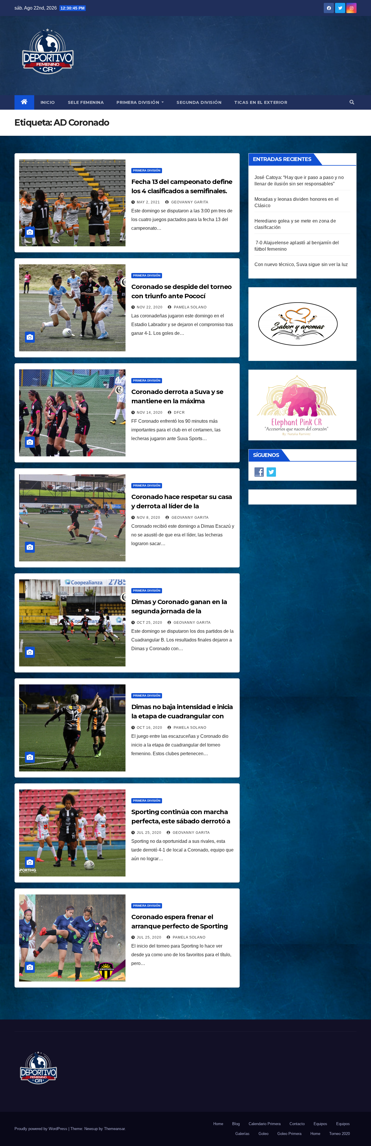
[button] (352, 102)
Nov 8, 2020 (148, 518)
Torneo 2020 (339, 1133)
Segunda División (199, 102)
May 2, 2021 (148, 202)
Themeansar (114, 1129)
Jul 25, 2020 (149, 833)
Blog (236, 1124)
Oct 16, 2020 (149, 728)
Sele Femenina (86, 102)
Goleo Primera (289, 1133)
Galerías (242, 1133)
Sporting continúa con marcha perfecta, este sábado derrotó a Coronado (180, 821)
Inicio (48, 102)
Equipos (320, 1124)
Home (218, 1124)
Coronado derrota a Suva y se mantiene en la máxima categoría (177, 401)
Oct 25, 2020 (149, 623)
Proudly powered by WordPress (41, 1129)
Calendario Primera (265, 1124)
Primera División (139, 102)
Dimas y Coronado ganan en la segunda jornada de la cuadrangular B (179, 611)
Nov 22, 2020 (150, 307)
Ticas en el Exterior (260, 102)
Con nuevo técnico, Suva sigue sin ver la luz (301, 264)
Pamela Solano (190, 307)
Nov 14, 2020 (150, 413)
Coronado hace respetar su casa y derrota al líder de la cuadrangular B (181, 506)
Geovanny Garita (189, 202)
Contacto (297, 1124)
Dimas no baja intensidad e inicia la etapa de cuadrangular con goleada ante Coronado (182, 716)
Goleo (263, 1133)
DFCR (179, 413)
